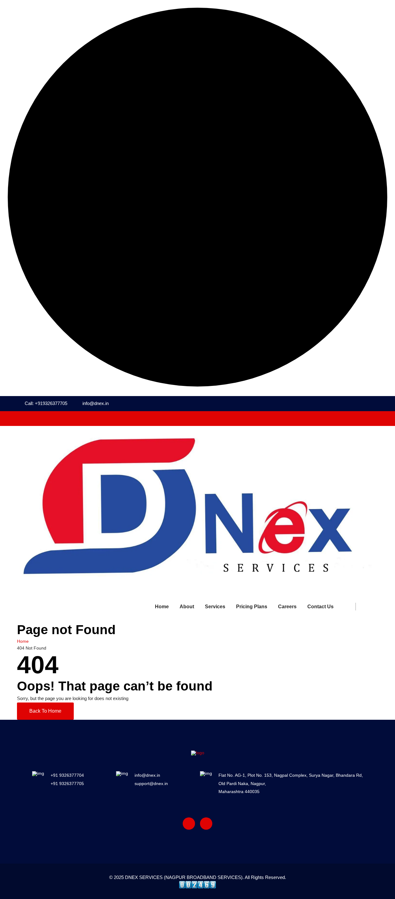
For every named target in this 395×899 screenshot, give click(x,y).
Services (215, 606)
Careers (287, 606)
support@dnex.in (151, 783)
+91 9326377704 (67, 775)
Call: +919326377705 (46, 403)
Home (162, 606)
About (187, 606)
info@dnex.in (95, 403)
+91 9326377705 (67, 783)
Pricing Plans (251, 606)
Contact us (320, 606)
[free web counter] (197, 884)
